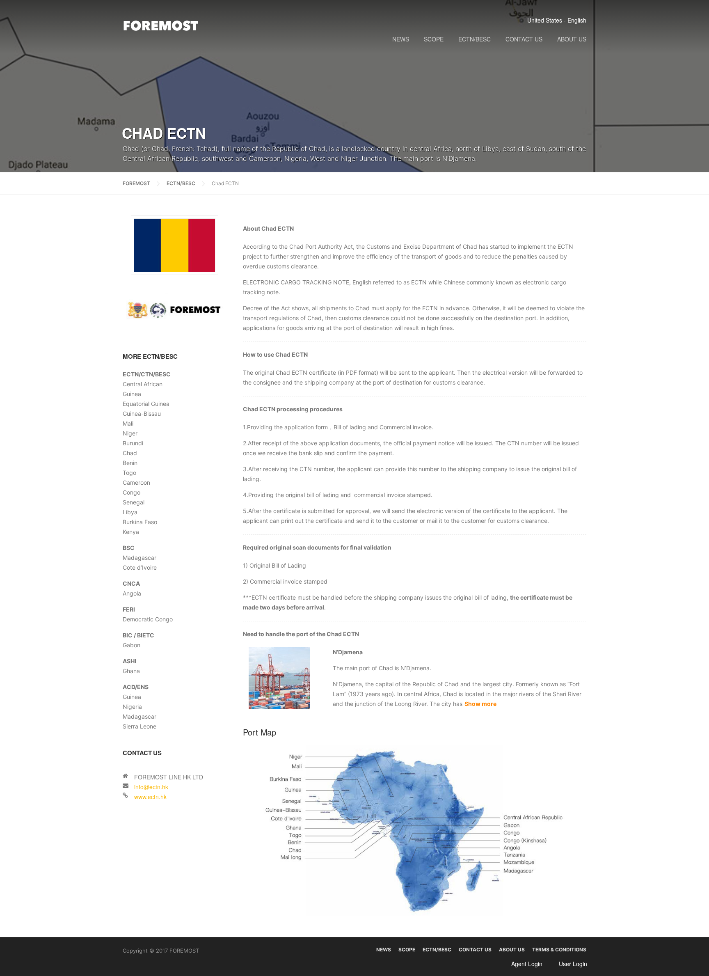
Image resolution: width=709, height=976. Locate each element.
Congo (131, 492)
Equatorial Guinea (146, 403)
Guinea (132, 393)
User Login (573, 964)
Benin (130, 462)
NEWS (400, 39)
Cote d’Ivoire (140, 567)
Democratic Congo (148, 619)
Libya (130, 512)
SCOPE (434, 39)
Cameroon (136, 482)
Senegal (133, 502)
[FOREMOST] (161, 25)
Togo (129, 472)
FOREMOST (136, 183)
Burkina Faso (140, 521)
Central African (142, 383)
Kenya (131, 531)
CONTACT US (523, 39)
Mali (128, 423)
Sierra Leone (139, 726)
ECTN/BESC (474, 39)
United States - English (556, 20)
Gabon (131, 645)
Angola (132, 593)
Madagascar (139, 557)
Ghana (131, 670)
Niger (130, 433)
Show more (480, 703)
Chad (130, 452)
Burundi (133, 443)
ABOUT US (571, 39)
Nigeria (132, 706)
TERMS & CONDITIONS (559, 949)
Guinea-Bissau (142, 413)
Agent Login (526, 964)
